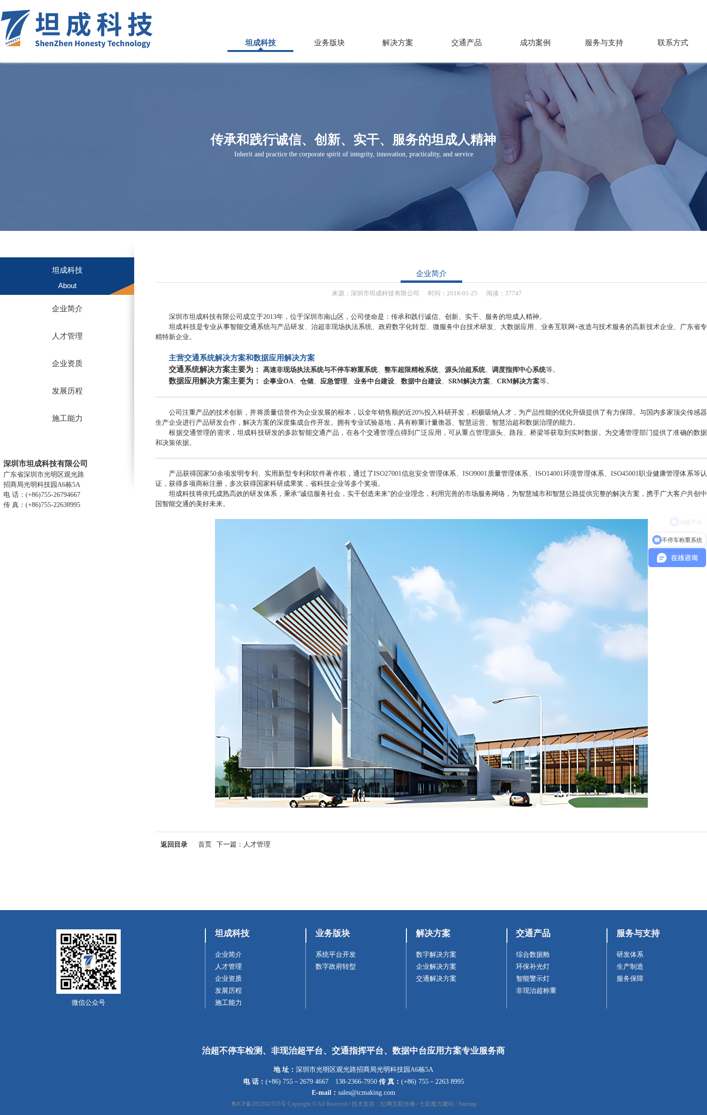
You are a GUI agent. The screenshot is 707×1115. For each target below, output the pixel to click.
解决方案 (397, 42)
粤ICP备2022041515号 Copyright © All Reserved (289, 1104)
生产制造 (630, 966)
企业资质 (67, 363)
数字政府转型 (336, 966)
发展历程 (67, 391)
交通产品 (466, 42)
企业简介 (67, 308)
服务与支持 (604, 42)
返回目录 (174, 844)
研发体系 (630, 954)
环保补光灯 (533, 966)
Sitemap (467, 1104)
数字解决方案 (436, 954)
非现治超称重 (536, 990)
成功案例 (535, 42)
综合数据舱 (533, 954)
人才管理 (67, 336)
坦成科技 (260, 42)
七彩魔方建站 (436, 1104)
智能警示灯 (533, 978)
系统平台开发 (336, 954)
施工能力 (67, 418)
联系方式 (672, 42)
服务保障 (630, 978)
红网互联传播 (397, 1104)
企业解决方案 (436, 966)
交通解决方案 (436, 978)
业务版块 (329, 42)
